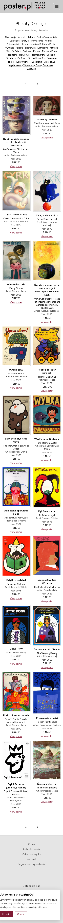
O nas (31, 844)
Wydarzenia (15, 65)
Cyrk (39, 37)
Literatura (30, 47)
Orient (17, 51)
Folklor (48, 40)
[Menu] (56, 6)
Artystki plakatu (26, 37)
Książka (19, 47)
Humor (24, 44)
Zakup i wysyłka (31, 854)
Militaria (54, 47)
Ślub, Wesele (48, 58)
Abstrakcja (10, 37)
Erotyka (26, 40)
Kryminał (9, 47)
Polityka (27, 51)
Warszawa (49, 61)
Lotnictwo (42, 47)
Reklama (12, 54)
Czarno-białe (50, 37)
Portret (46, 51)
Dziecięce (15, 40)
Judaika (34, 44)
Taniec (10, 61)
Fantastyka (37, 40)
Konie (52, 44)
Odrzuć (20, 914)
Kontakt (31, 859)
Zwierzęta (48, 65)
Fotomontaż (13, 44)
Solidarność (12, 58)
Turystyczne (22, 61)
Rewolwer (24, 54)
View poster (16, 166)
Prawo (54, 51)
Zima (38, 65)
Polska (36, 51)
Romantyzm (38, 54)
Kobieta (43, 44)
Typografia (36, 61)
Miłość (9, 51)
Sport (23, 58)
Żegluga (31, 68)
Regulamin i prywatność (31, 864)
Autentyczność (31, 849)
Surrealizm (34, 58)
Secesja (51, 54)
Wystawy (28, 65)
